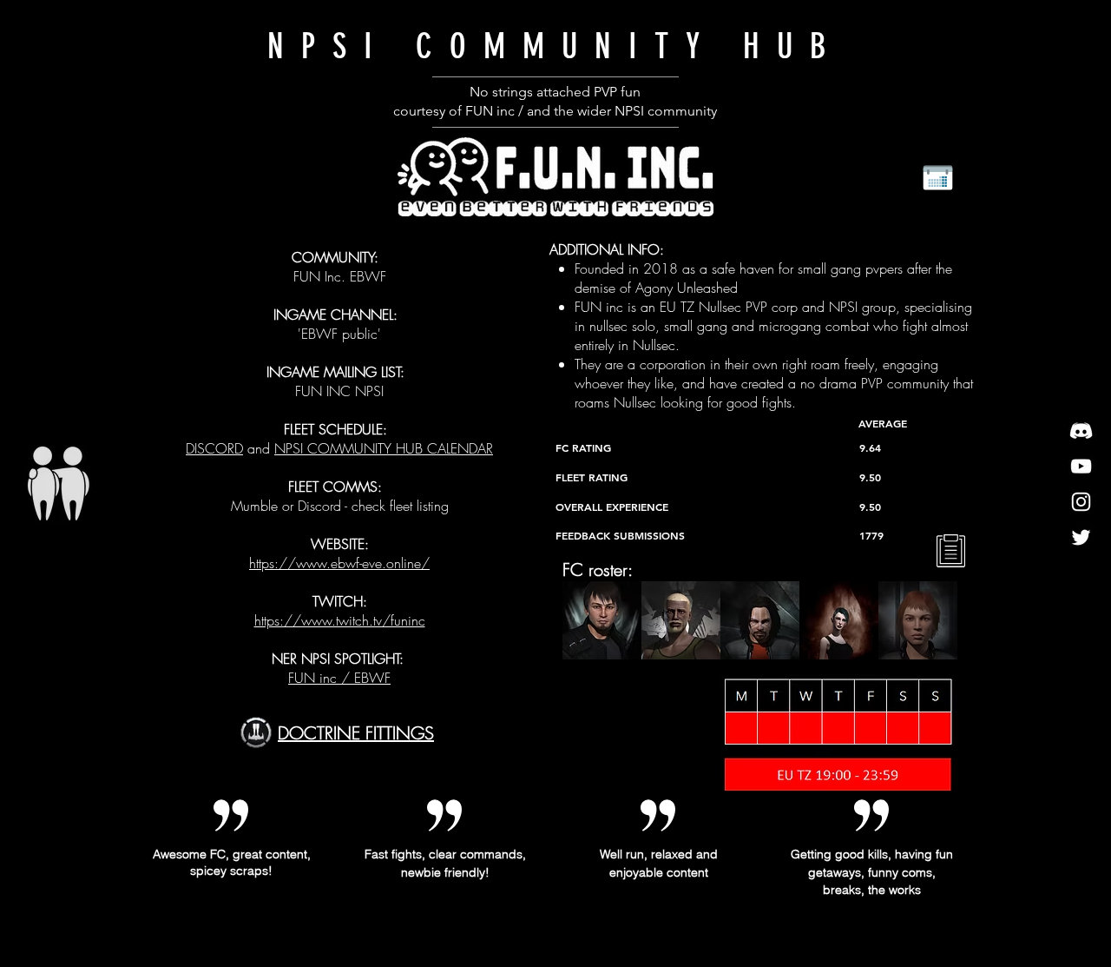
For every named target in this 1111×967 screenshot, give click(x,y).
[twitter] (1081, 537)
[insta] (1081, 501)
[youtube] (1081, 466)
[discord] (1081, 430)
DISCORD (214, 448)
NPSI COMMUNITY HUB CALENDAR (383, 448)
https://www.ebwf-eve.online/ (339, 563)
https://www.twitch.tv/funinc (339, 620)
